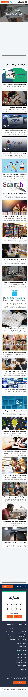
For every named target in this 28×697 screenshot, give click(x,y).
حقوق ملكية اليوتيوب (21, 643)
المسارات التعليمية (10, 631)
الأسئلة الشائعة (22, 646)
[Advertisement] (14, 41)
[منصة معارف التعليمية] (21, 2)
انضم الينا (19, 682)
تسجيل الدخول (5, 2)
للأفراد (10, 617)
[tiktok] (20, 609)
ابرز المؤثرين (23, 669)
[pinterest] (12, 609)
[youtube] (7, 605)
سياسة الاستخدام (22, 634)
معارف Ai (12, 639)
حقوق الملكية (22, 636)
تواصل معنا (23, 631)
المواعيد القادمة (22, 654)
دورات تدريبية (11, 628)
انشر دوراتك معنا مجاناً (21, 662)
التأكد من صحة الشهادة (20, 660)
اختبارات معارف (10, 634)
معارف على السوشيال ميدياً (21, 666)
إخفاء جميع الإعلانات (14, 57)
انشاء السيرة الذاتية (10, 636)
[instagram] (16, 609)
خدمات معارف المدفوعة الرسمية (20, 640)
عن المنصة (23, 628)
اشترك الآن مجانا (7, 586)
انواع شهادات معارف (21, 657)
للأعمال (18, 617)
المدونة (11, 10)
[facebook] (20, 605)
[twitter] (16, 605)
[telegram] (7, 609)
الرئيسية (17, 10)
